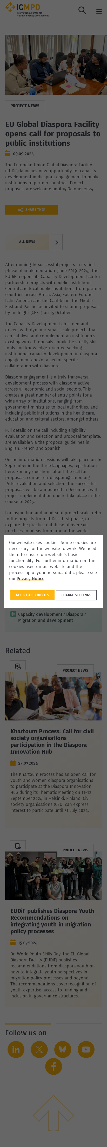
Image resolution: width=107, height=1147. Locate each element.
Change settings (76, 595)
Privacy (24, 579)
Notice (38, 579)
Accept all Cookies (32, 595)
